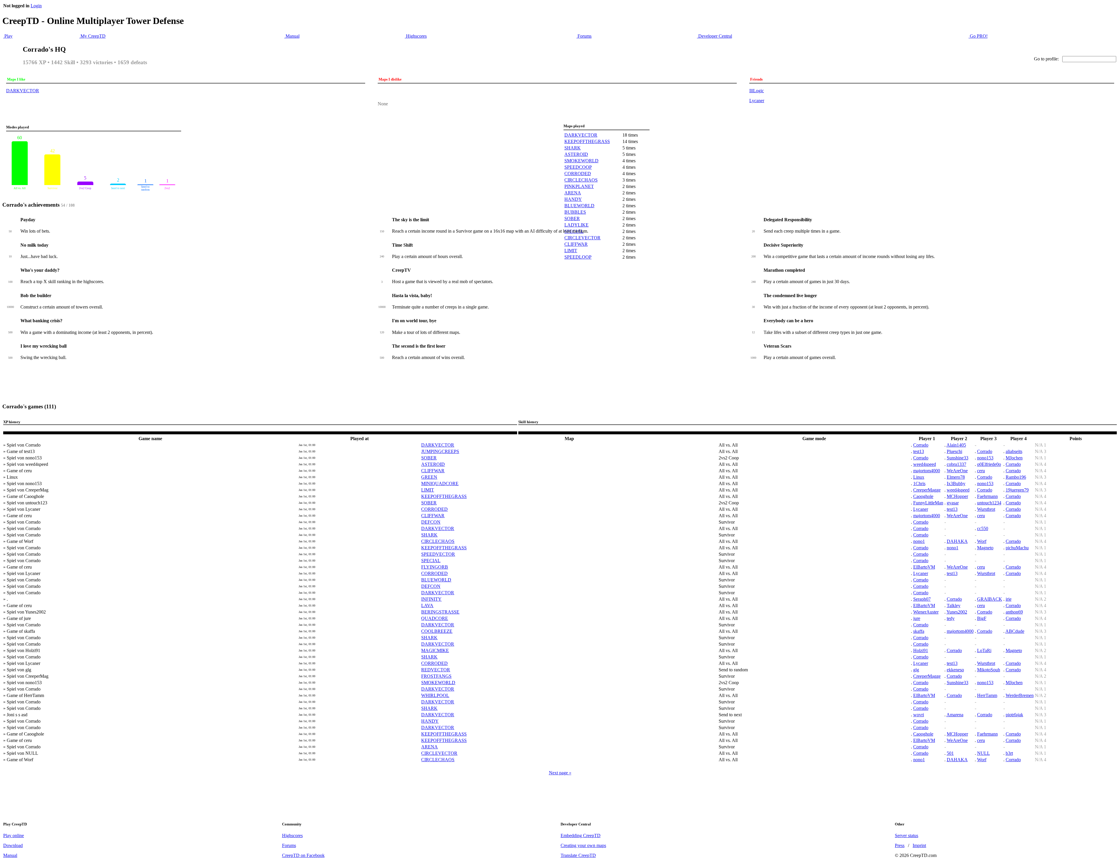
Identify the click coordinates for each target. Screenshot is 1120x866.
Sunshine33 (957, 457)
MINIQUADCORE (440, 483)
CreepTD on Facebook (303, 855)
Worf (981, 541)
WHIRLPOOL (435, 695)
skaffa (918, 631)
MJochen (1014, 457)
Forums (584, 36)
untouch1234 (989, 502)
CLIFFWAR (576, 244)
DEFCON (430, 522)
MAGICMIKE (435, 650)
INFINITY (431, 599)
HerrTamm (987, 695)
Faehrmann (987, 496)
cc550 (982, 528)
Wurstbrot (986, 509)
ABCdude (1014, 631)
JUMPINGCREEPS (440, 451)
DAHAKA (957, 541)
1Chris (919, 483)
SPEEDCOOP (578, 167)
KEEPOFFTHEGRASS (587, 141)
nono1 (919, 541)
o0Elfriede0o (989, 464)
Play (8, 36)
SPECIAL (430, 560)
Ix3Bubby (956, 483)
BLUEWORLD (579, 205)
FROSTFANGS (436, 676)
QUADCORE (434, 618)
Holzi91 (920, 650)
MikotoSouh (988, 669)
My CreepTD (92, 36)
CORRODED (577, 173)
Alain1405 (956, 444)
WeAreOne (957, 470)
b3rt (1009, 753)
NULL (983, 753)
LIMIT (570, 250)
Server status (906, 835)
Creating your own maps (583, 845)
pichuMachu (1017, 547)
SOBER (572, 218)
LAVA (427, 605)
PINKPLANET (579, 186)
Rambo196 (1016, 477)
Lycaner (756, 100)
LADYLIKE (576, 224)
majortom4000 (926, 470)
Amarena (954, 714)
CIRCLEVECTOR (582, 237)
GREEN (429, 477)
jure (916, 618)
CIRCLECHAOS (581, 179)
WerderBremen (1020, 695)
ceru (981, 470)
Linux (918, 477)
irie (1009, 599)
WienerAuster (926, 611)
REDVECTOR (435, 669)
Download (13, 845)
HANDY (573, 199)
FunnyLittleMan (928, 502)
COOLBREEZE (436, 631)
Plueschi (954, 451)
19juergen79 (1017, 489)
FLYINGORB (434, 566)
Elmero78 (956, 477)
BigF (981, 618)
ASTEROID (576, 154)
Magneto (985, 547)
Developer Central (714, 36)
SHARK (572, 147)
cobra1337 (956, 464)
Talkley (953, 605)
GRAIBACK (989, 599)
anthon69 (1014, 611)
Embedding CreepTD (581, 835)
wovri (918, 714)
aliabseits (1014, 451)
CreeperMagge (927, 489)
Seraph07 (922, 599)
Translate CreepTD (578, 855)
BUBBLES (575, 212)
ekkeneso (955, 669)
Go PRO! (978, 36)
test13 (918, 451)
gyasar (953, 502)
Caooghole (923, 496)
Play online (13, 835)
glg (916, 669)
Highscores (416, 36)
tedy (951, 618)
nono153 (985, 457)
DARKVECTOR (22, 90)
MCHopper (957, 496)
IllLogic (756, 90)
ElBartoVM (924, 566)
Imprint (919, 845)
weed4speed (924, 464)
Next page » (560, 772)
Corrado (920, 444)
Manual (292, 36)
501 (950, 753)
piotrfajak (1014, 714)
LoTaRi (984, 650)
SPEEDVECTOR (438, 554)
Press (899, 845)
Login (36, 5)
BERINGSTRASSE (440, 611)
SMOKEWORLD (581, 160)
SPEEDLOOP (578, 257)
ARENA (572, 192)
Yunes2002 (956, 611)
